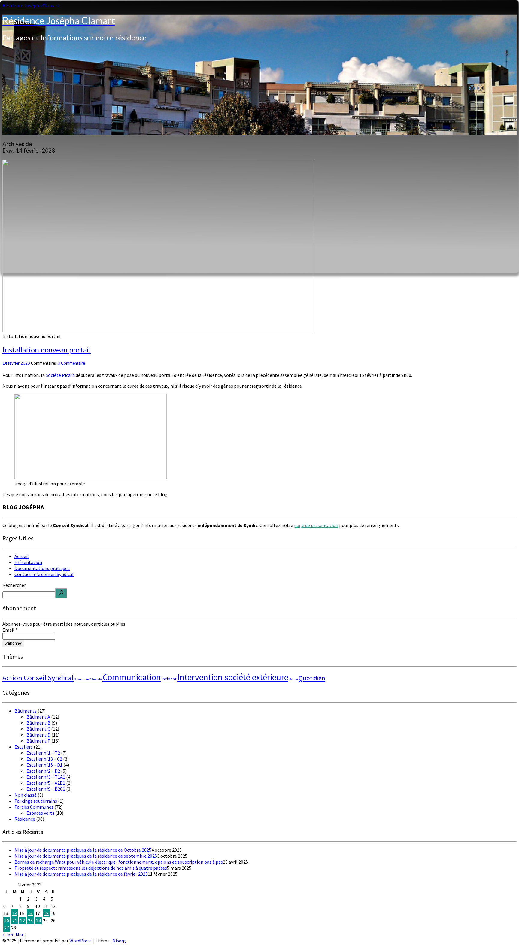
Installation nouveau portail (46, 349)
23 (30, 920)
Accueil (21, 556)
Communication (131, 677)
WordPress (80, 941)
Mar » (21, 935)
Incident (169, 679)
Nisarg (119, 941)
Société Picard (60, 375)
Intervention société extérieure (232, 677)
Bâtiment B (38, 723)
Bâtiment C (38, 729)
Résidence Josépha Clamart (30, 5)
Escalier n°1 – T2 (43, 753)
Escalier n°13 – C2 (44, 759)
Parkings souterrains (35, 801)
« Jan (7, 935)
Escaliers (23, 747)
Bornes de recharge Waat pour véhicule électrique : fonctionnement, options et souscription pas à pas (118, 862)
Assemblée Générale (88, 679)
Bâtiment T (38, 741)
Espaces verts (40, 813)
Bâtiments (25, 711)
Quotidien (312, 678)
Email (9, 630)
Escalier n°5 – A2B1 (45, 783)
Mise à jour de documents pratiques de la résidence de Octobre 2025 (82, 850)
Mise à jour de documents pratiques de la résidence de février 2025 (81, 874)
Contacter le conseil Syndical (44, 574)
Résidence (24, 819)
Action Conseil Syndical (38, 677)
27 (6, 928)
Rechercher (14, 585)
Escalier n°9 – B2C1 (45, 789)
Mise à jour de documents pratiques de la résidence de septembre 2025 (85, 856)
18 (46, 913)
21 (14, 920)
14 (14, 913)
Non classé (25, 795)
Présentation (28, 562)
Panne (293, 679)
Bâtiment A (38, 717)
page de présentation (316, 525)
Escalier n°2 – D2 (43, 771)
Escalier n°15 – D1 (44, 765)
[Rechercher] (61, 593)
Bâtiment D (38, 735)
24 (38, 920)
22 (22, 920)
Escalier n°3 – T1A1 (45, 777)
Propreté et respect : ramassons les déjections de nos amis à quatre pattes (90, 868)
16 (30, 913)
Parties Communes (33, 807)
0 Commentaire (71, 363)
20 (6, 920)
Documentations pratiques (42, 568)
